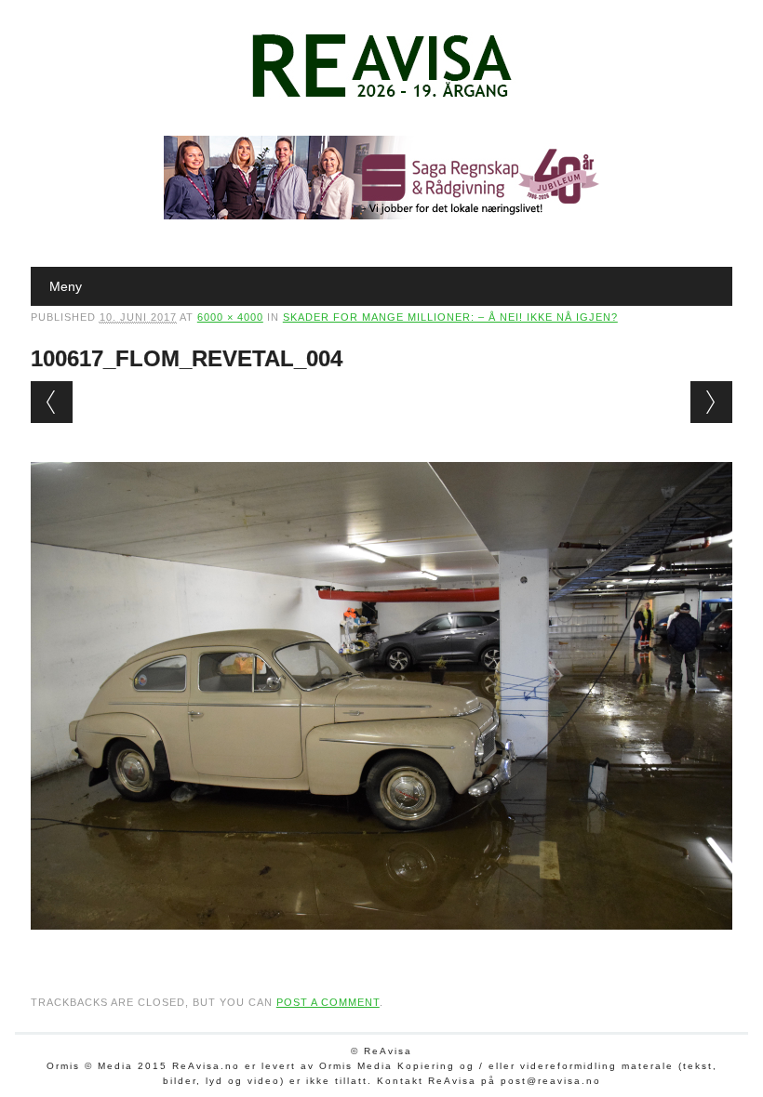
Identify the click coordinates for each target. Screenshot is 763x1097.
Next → (711, 402)
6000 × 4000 (230, 317)
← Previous (52, 402)
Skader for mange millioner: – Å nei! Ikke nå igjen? (450, 317)
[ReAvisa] (381, 97)
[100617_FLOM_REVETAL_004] (381, 947)
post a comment (328, 1002)
